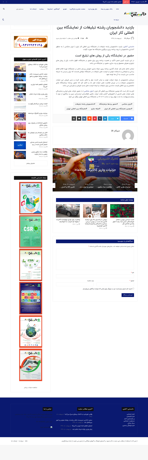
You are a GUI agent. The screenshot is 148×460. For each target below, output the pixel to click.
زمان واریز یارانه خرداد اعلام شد (82, 429)
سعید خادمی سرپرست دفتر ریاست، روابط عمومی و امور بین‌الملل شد (38, 76)
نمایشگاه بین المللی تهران (76, 109)
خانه (117, 9)
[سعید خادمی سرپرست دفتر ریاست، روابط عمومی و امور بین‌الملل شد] (20, 77)
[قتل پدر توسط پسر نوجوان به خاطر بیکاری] (20, 136)
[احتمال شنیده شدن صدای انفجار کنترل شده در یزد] (20, 145)
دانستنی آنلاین (128, 47)
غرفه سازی (95, 109)
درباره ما (116, 20)
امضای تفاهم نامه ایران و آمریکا (112, 2)
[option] (131, 185)
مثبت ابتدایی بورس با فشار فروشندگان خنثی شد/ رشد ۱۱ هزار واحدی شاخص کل (123, 222)
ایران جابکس (88, 91)
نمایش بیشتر (30, 163)
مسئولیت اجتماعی (129, 421)
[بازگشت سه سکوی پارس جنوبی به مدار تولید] (20, 155)
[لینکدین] (105, 118)
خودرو (65, 9)
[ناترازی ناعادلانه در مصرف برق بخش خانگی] (20, 126)
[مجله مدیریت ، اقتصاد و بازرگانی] (134, 14)
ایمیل (132, 281)
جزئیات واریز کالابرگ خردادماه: (37, 113)
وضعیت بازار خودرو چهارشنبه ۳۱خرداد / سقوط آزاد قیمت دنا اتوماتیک (68, 221)
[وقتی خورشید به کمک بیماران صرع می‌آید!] (20, 67)
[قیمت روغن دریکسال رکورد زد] (20, 107)
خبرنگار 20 (127, 38)
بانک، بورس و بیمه (106, 9)
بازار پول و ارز (93, 9)
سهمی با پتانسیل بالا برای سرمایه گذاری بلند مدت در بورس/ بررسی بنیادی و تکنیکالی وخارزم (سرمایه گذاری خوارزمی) (96, 223)
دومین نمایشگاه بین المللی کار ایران (117, 109)
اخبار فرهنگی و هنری (129, 426)
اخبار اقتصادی (131, 416)
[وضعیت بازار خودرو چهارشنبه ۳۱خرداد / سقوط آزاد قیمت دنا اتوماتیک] (68, 211)
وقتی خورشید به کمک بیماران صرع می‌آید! (78, 414)
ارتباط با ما (33, 9)
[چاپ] (74, 118)
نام (132, 273)
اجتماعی (132, 162)
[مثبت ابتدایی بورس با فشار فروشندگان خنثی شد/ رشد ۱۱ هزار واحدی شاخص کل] (122, 211)
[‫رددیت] (89, 118)
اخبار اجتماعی (131, 414)
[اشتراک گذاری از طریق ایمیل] (79, 118)
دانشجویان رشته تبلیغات (84, 104)
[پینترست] (95, 118)
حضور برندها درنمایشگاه (108, 104)
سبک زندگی (131, 423)
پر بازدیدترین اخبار (129, 419)
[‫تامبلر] (100, 118)
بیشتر (42, 9)
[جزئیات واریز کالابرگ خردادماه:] (20, 116)
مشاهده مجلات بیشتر (30, 388)
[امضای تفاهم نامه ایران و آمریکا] (20, 87)
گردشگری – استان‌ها (53, 9)
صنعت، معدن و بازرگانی (77, 9)
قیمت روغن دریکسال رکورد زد (37, 104)
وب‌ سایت (90, 281)
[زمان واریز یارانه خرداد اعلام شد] (20, 97)
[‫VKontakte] (84, 118)
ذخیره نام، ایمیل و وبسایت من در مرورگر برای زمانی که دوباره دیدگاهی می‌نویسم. (107, 289)
